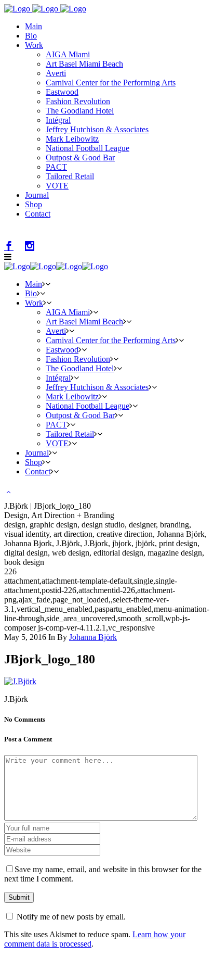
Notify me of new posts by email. (71, 916)
